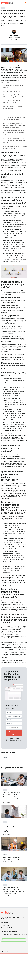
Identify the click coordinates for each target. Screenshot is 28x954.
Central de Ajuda (7, 927)
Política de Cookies (17, 950)
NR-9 (16, 628)
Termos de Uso (5, 951)
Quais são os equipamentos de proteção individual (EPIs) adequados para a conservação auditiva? (14, 125)
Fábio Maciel (14, 35)
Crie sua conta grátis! (14, 733)
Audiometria (4, 336)
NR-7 (23, 629)
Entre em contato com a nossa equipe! (14, 940)
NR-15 (19, 626)
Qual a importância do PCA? (11, 91)
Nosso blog (6, 925)
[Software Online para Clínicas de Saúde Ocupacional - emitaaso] (7, 3)
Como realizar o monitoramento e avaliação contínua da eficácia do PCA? (13, 133)
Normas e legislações (7, 626)
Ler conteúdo (6, 802)
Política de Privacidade (6, 950)
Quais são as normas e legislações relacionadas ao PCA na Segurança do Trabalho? (15, 140)
